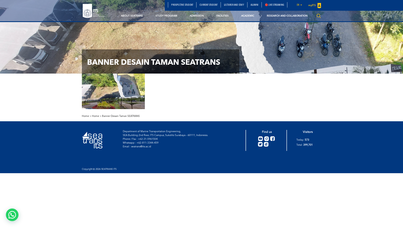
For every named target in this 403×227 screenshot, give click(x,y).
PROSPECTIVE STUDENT (182, 5)
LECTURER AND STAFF (234, 5)
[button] (12, 215)
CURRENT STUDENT (208, 5)
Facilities (222, 16)
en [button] (298, 5)
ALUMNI (254, 5)
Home (95, 116)
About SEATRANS (132, 16)
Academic (247, 16)
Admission (197, 16)
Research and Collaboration (287, 16)
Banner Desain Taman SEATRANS (121, 116)
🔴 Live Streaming (274, 5)
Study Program (166, 16)
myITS (312, 5)
